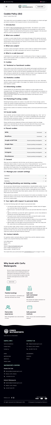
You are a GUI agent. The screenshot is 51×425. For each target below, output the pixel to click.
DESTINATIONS (7, 356)
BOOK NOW (11, 281)
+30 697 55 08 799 (10, 388)
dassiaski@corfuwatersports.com (14, 371)
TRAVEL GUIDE (7, 361)
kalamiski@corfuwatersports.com (14, 383)
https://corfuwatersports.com (17, 27)
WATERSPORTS (29, 353)
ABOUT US (6, 359)
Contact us (6, 349)
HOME (5, 353)
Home (5, 16)
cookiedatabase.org (29, 251)
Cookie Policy (7, 346)
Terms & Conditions (8, 344)
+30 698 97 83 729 (32, 349)
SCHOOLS (28, 356)
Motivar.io (44, 402)
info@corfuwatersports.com (35, 344)
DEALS (28, 359)
